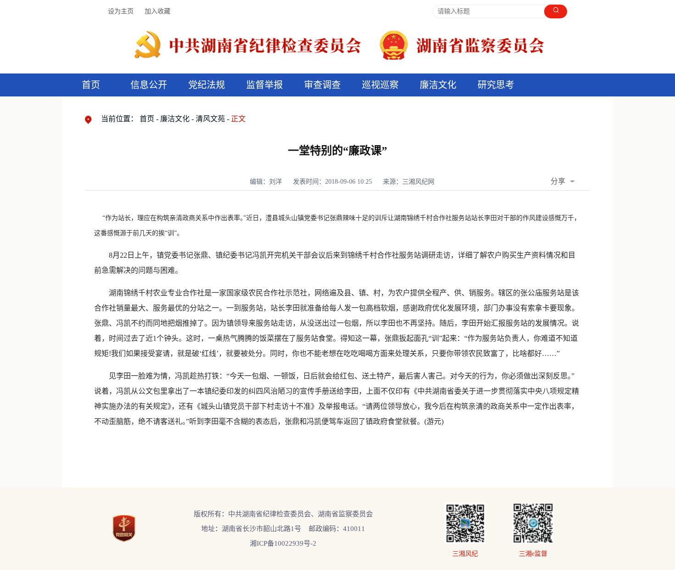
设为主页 (121, 11)
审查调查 (322, 85)
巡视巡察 (380, 85)
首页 (91, 85)
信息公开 (148, 85)
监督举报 (264, 85)
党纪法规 (206, 85)
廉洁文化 (175, 119)
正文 (238, 119)
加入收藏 (157, 11)
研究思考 (496, 85)
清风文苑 (210, 119)
